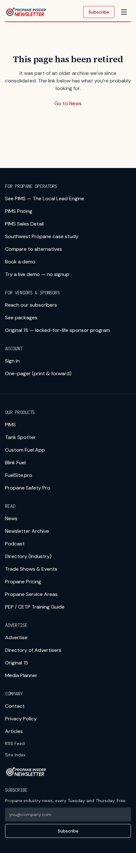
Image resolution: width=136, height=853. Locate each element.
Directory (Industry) (28, 556)
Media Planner (21, 675)
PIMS (10, 424)
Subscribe (99, 12)
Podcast (15, 543)
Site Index (15, 755)
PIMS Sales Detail (24, 223)
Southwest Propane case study (41, 236)
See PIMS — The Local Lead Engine (44, 198)
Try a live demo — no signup (37, 274)
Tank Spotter (20, 437)
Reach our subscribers (31, 305)
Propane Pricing (23, 581)
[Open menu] (124, 12)
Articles (14, 731)
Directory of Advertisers (33, 650)
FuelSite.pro (18, 475)
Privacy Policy (21, 718)
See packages (21, 317)
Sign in (12, 360)
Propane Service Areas (31, 594)
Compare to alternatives (33, 249)
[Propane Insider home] (26, 12)
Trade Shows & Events (31, 569)
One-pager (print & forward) (38, 373)
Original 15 (16, 662)
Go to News (68, 103)
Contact (15, 706)
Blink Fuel (15, 462)
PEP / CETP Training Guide (35, 607)
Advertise (16, 637)
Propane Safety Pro (27, 487)
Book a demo (20, 261)
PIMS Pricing (18, 211)
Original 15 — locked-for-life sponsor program (57, 330)
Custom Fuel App (25, 450)
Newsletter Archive (27, 531)
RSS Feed (15, 743)
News (11, 518)
